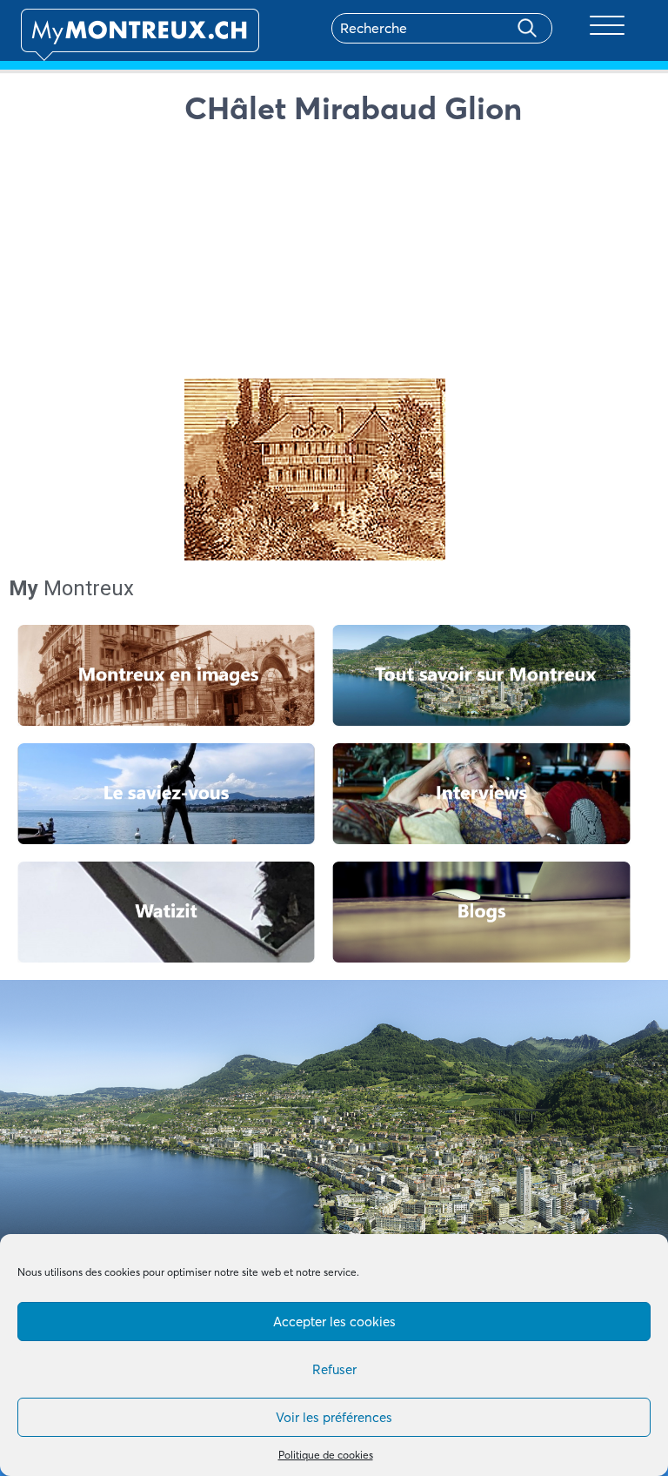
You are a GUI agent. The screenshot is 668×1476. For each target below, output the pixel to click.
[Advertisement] (416, 257)
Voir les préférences (334, 1417)
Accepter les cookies (334, 1321)
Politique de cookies (325, 1454)
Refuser (334, 1369)
